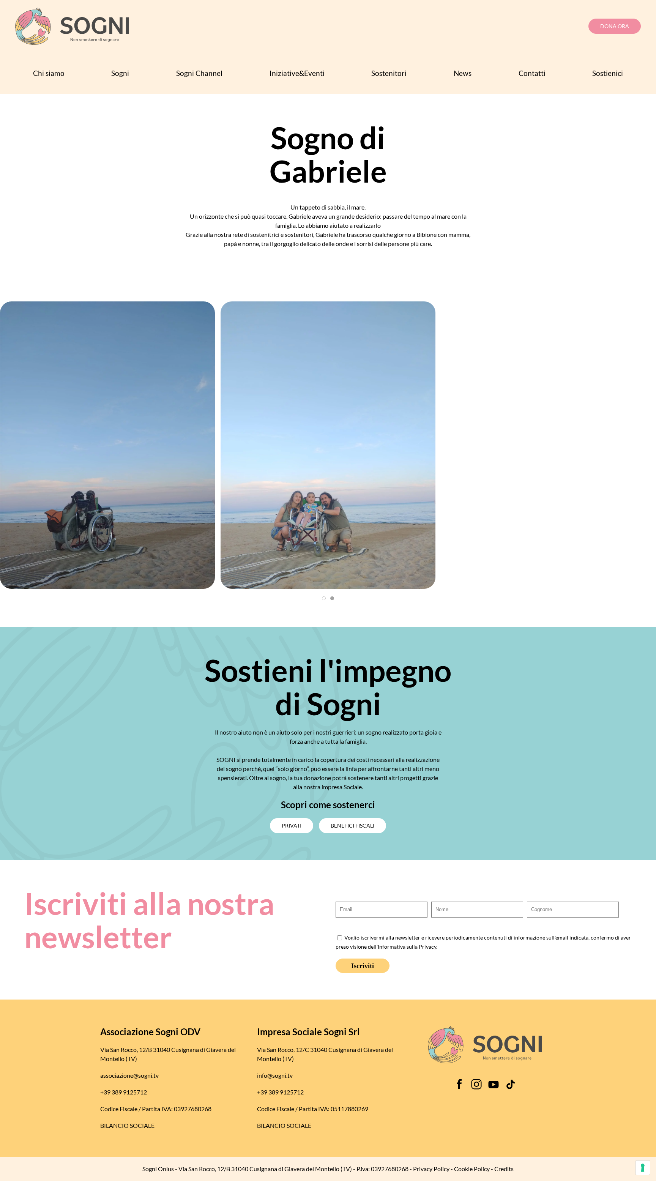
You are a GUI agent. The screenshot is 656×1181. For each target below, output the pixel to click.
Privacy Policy (431, 1168)
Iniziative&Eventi (297, 73)
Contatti (532, 73)
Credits (504, 1168)
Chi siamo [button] (49, 73)
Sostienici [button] (607, 73)
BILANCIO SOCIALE (127, 1125)
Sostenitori (389, 73)
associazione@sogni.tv (129, 1075)
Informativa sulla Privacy (407, 947)
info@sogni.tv (275, 1075)
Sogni (120, 73)
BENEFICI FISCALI (352, 825)
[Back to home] (72, 26)
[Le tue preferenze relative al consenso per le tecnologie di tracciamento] (643, 1168)
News (463, 73)
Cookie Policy (472, 1168)
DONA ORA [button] (614, 26)
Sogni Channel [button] (199, 73)
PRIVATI (291, 825)
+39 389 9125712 (123, 1092)
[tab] (324, 598)
